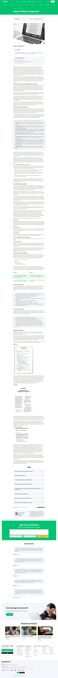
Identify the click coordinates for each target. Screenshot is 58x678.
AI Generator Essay (20, 653)
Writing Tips (8, 639)
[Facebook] (5, 661)
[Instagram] (6, 661)
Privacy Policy (27, 647)
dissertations (15, 277)
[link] (38, 507)
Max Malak (22, 512)
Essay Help (44, 647)
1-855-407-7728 (7, 646)
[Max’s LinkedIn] (20, 515)
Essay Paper (44, 649)
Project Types (36, 652)
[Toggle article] (42, 471)
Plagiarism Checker (31, 1)
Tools (34, 653)
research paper (28, 52)
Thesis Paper (44, 652)
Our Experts (24, 1)
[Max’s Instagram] (19, 515)
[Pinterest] (9, 661)
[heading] (28, 58)
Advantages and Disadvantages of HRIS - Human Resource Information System (45, 638)
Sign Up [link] (52, 1)
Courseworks (51, 652)
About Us (40, 1)
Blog (37, 1)
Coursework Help (45, 653)
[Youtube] (8, 661)
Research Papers (51, 653)
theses (19, 277)
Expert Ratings (36, 650)
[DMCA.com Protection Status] (21, 672)
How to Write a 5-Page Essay (27, 636)
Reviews (35, 649)
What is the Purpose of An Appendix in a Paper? (23, 61)
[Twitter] (3, 661)
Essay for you (51, 647)
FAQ (34, 647)
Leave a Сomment (43, 536)
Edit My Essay (51, 649)
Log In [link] (48, 1)
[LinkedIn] (2, 661)
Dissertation (51, 650)
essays (30, 276)
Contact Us (35, 655)
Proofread (43, 650)
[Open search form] (53, 5)
